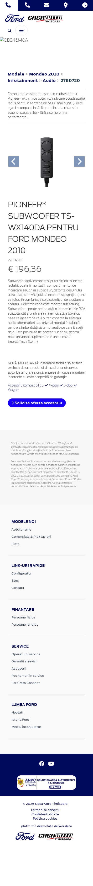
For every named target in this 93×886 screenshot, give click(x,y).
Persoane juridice (24, 624)
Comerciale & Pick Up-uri (31, 536)
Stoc (15, 580)
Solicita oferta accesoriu (38, 402)
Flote (15, 544)
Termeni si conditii (45, 810)
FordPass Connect (25, 683)
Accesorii (18, 668)
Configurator (21, 573)
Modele (16, 74)
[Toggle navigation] (21, 30)
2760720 (70, 80)
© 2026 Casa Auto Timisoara (45, 803)
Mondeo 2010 (44, 74)
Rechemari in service (27, 675)
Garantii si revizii (24, 661)
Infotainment (23, 80)
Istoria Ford (20, 719)
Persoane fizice (23, 617)
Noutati (17, 712)
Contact (17, 587)
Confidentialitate (45, 814)
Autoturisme (21, 529)
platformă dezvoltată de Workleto (46, 826)
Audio (50, 80)
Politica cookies (45, 818)
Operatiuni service (25, 654)
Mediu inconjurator (26, 727)
